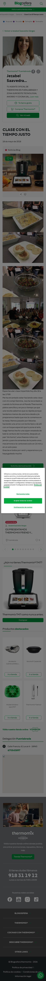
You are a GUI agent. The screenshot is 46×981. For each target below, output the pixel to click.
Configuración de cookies (23, 507)
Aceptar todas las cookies (23, 501)
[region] (23, 490)
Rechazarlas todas (23, 494)
